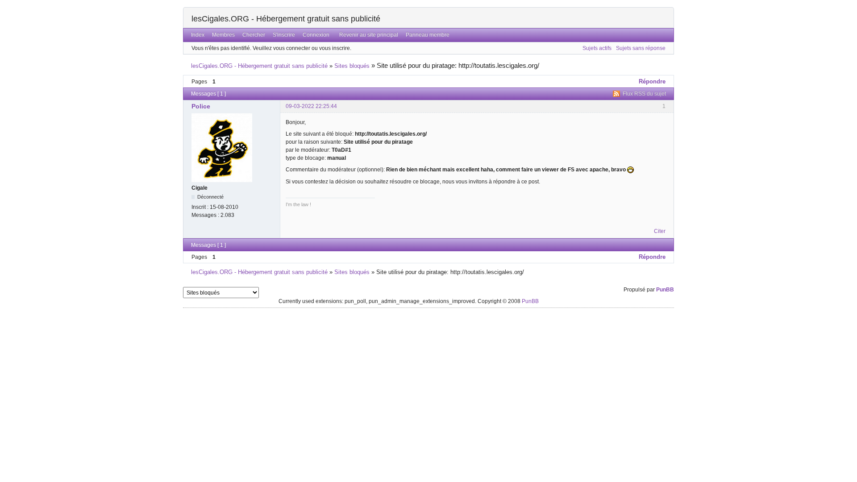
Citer (660, 231)
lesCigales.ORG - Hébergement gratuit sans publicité (285, 18)
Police (200, 106)
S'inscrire (284, 35)
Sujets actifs (597, 48)
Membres (223, 35)
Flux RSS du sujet (644, 94)
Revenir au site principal (368, 35)
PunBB (665, 290)
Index (197, 35)
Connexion (316, 35)
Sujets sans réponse (641, 48)
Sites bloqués (352, 65)
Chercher (253, 35)
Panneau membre (427, 35)
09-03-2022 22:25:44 (311, 106)
